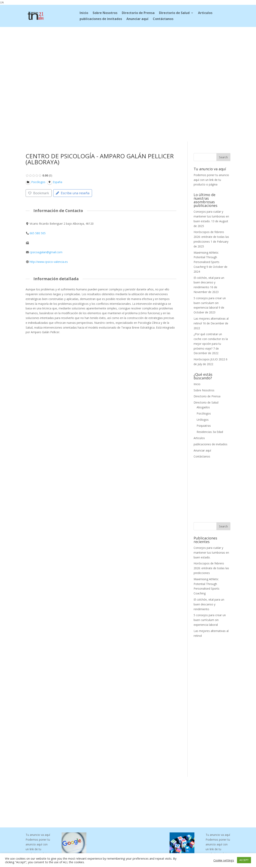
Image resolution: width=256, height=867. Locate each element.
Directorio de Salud (174, 13)
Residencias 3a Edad (210, 432)
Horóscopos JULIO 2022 (209, 359)
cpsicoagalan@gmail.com (46, 252)
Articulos (205, 13)
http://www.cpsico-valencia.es (49, 262)
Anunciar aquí (137, 19)
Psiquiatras (204, 426)
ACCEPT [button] (244, 860)
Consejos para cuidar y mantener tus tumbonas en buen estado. (211, 216)
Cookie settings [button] (223, 860)
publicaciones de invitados (101, 19)
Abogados (203, 407)
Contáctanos (163, 19)
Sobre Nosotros (105, 13)
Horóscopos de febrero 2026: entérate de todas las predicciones (211, 236)
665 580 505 (38, 233)
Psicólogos (204, 413)
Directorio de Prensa (138, 13)
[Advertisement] (128, 54)
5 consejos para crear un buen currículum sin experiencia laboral (210, 303)
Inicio (84, 13)
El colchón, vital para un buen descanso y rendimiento (209, 282)
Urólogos (203, 420)
